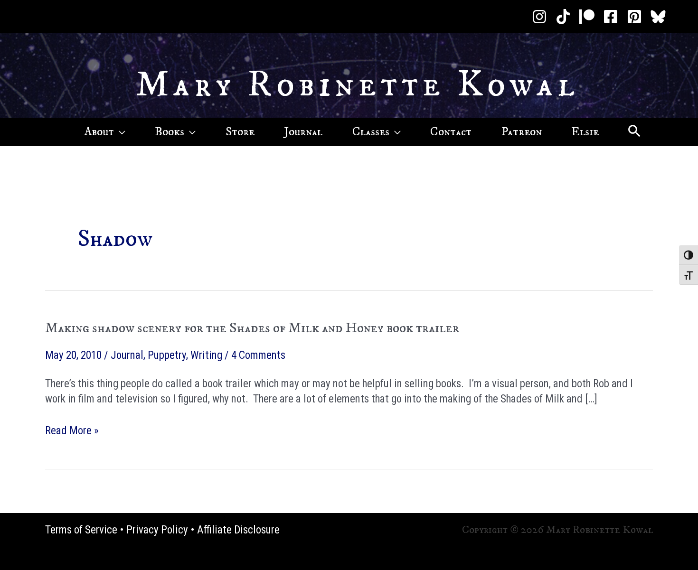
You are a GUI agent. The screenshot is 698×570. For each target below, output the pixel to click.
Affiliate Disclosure (238, 529)
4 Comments (258, 355)
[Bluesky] (658, 16)
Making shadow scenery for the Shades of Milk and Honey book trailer (252, 328)
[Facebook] (610, 16)
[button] (119, 132)
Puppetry (167, 355)
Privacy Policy (157, 529)
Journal (127, 355)
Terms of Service (81, 529)
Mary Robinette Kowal (357, 85)
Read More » (72, 431)
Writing (206, 355)
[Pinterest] (634, 16)
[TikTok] (563, 16)
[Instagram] (539, 16)
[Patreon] (586, 16)
